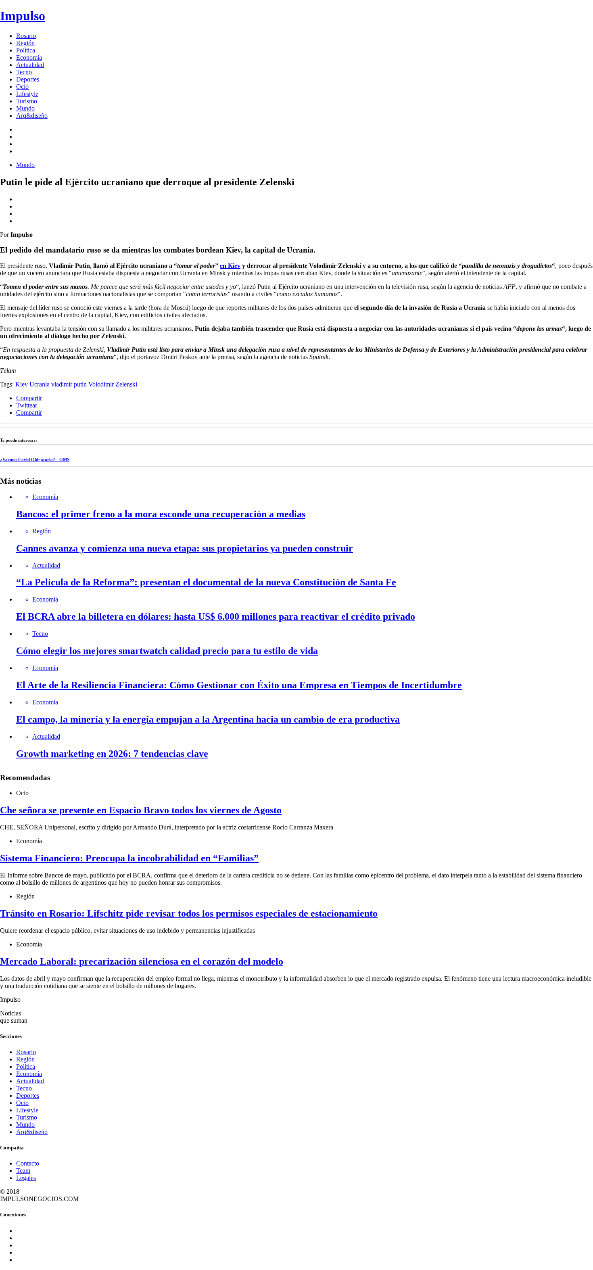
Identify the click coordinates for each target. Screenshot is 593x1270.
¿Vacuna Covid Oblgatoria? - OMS (34, 459)
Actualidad (30, 64)
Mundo (25, 108)
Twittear (26, 405)
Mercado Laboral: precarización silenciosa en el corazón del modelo (141, 961)
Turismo (26, 101)
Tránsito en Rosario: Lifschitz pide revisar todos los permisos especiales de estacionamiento (189, 913)
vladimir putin (69, 384)
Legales (26, 1177)
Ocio (22, 86)
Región (25, 43)
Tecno (24, 72)
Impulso (22, 15)
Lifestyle (27, 93)
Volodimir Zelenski (112, 384)
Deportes (27, 79)
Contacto (27, 1163)
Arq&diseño (32, 115)
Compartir (29, 398)
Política (25, 50)
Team (23, 1170)
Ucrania (39, 384)
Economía (29, 57)
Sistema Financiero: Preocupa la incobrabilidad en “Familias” (129, 858)
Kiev (21, 384)
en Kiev (230, 265)
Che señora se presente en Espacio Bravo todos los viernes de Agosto (141, 810)
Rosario (26, 35)
